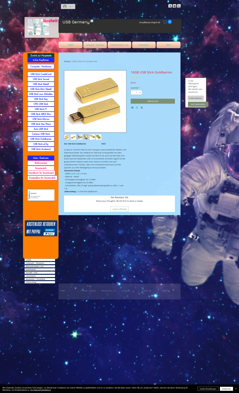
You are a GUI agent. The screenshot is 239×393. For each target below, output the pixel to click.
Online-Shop (31, 282)
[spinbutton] (136, 92)
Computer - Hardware (35, 263)
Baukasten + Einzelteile (35, 279)
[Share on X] (141, 107)
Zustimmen (226, 389)
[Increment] (140, 92)
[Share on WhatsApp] (137, 107)
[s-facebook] (170, 6)
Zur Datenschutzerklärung (40, 390)
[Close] (236, 389)
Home (67, 61)
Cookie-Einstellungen (208, 389)
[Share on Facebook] (132, 107)
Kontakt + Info (31, 273)
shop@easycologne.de (149, 22)
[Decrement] (132, 92)
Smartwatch (31, 269)
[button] (168, 22)
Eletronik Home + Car (34, 266)
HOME (28, 260)
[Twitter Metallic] (174, 6)
